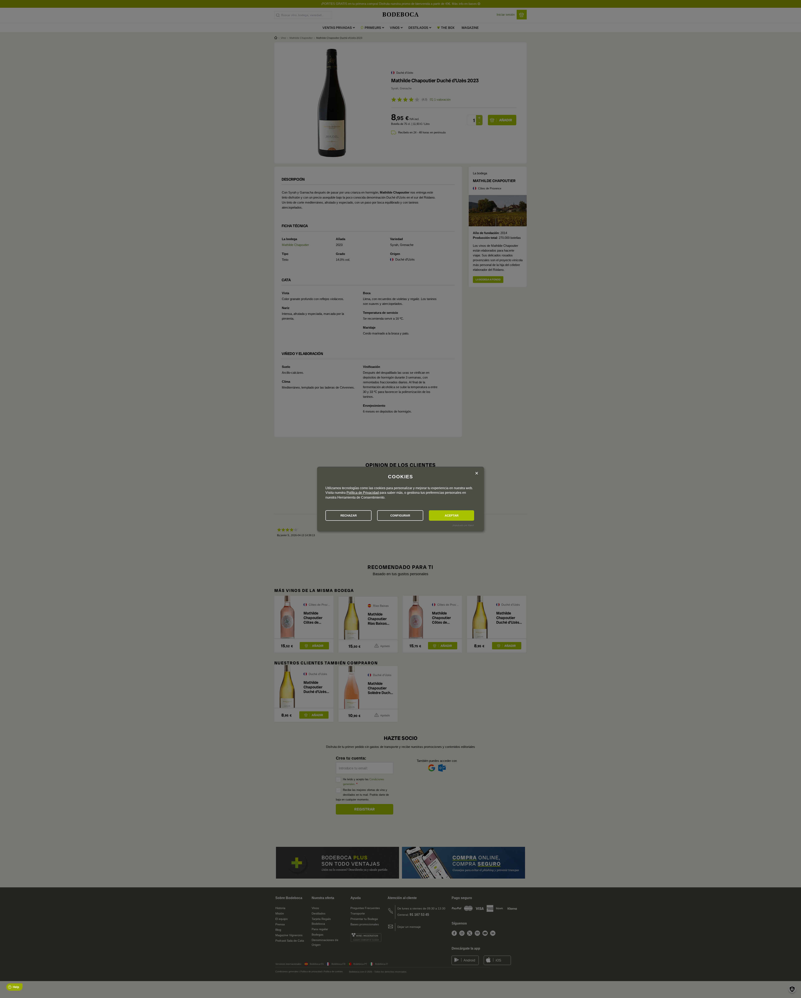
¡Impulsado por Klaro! (463, 525)
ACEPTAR (451, 515)
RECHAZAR (348, 515)
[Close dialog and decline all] (477, 473)
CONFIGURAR (400, 515)
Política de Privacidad (362, 492)
